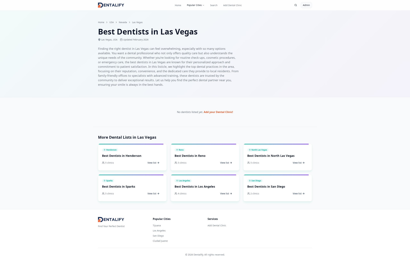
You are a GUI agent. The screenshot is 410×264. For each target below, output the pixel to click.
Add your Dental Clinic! (218, 112)
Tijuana (157, 225)
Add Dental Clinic (232, 5)
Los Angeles (159, 230)
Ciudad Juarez (160, 240)
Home (178, 5)
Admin (306, 5)
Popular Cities (194, 5)
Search (213, 5)
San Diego (158, 235)
